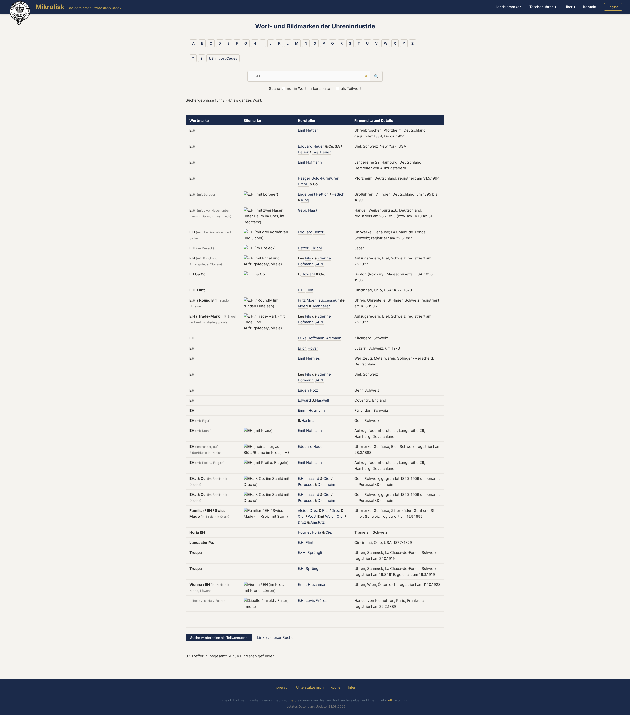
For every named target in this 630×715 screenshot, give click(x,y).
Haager (304, 178)
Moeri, (312, 300)
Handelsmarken (508, 7)
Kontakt (589, 7)
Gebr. (302, 210)
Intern (352, 687)
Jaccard (312, 478)
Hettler (312, 130)
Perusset (306, 484)
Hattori (304, 248)
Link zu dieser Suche (275, 637)
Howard (308, 274)
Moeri (303, 306)
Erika (302, 338)
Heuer (318, 146)
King (305, 200)
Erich (302, 348)
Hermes (313, 358)
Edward (304, 400)
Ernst (302, 584)
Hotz (314, 390)
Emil (301, 130)
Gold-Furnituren (325, 178)
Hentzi (319, 232)
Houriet (304, 532)
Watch (330, 516)
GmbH (303, 184)
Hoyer (313, 348)
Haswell (322, 400)
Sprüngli (314, 552)
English (613, 7)
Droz (314, 510)
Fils (308, 258)
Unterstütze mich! (310, 687)
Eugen (303, 390)
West (312, 516)
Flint (309, 290)
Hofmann (314, 162)
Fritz (302, 300)
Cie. (326, 478)
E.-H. (302, 552)
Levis (310, 600)
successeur (329, 300)
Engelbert (306, 194)
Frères (321, 600)
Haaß (312, 210)
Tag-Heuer (321, 152)
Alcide (303, 510)
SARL (319, 264)
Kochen (336, 687)
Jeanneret (321, 306)
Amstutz (317, 522)
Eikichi (316, 248)
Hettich (322, 194)
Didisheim (326, 484)
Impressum (281, 687)
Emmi (302, 410)
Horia (316, 532)
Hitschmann (318, 584)
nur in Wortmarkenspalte (308, 88)
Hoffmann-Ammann (324, 338)
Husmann (316, 410)
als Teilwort (351, 88)
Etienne (324, 258)
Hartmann (310, 420)
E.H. (301, 290)
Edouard (305, 146)
